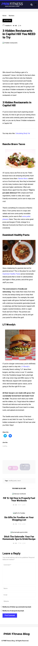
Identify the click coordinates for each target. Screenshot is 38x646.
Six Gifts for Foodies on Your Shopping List (19, 518)
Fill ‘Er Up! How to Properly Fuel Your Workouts (19, 499)
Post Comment (10, 615)
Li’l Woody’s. (25, 366)
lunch (19, 480)
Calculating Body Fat (23, 133)
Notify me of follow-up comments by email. (17, 607)
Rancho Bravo (23, 178)
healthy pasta (13, 480)
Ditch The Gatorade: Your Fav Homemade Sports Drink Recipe (19, 537)
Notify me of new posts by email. (13, 611)
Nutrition (7, 20)
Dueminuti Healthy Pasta (11, 274)
